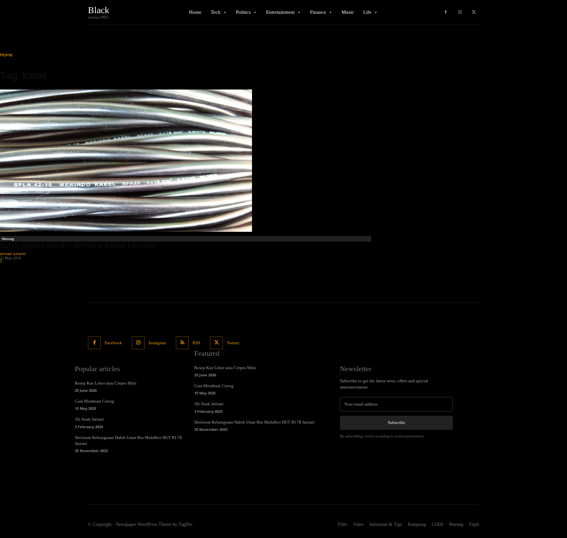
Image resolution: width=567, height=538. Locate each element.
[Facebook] (445, 12)
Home (6, 54)
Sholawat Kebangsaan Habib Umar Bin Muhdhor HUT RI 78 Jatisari (254, 422)
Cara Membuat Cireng (94, 401)
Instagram (157, 343)
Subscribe (396, 422)
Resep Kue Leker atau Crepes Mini (105, 383)
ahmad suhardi (13, 253)
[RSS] (182, 342)
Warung (8, 238)
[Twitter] (473, 12)
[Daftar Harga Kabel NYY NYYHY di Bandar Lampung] (186, 161)
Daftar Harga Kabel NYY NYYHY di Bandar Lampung (78, 245)
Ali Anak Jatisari (89, 419)
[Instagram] (459, 12)
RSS (196, 343)
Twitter (233, 343)
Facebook (113, 343)
